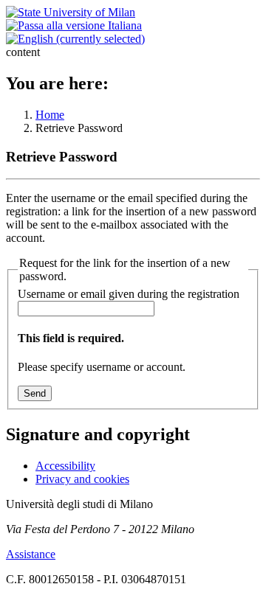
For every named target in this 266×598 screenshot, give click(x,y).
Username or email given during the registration (128, 294)
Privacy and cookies (82, 479)
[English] (75, 38)
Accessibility (65, 465)
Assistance (30, 554)
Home (49, 114)
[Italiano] (74, 25)
